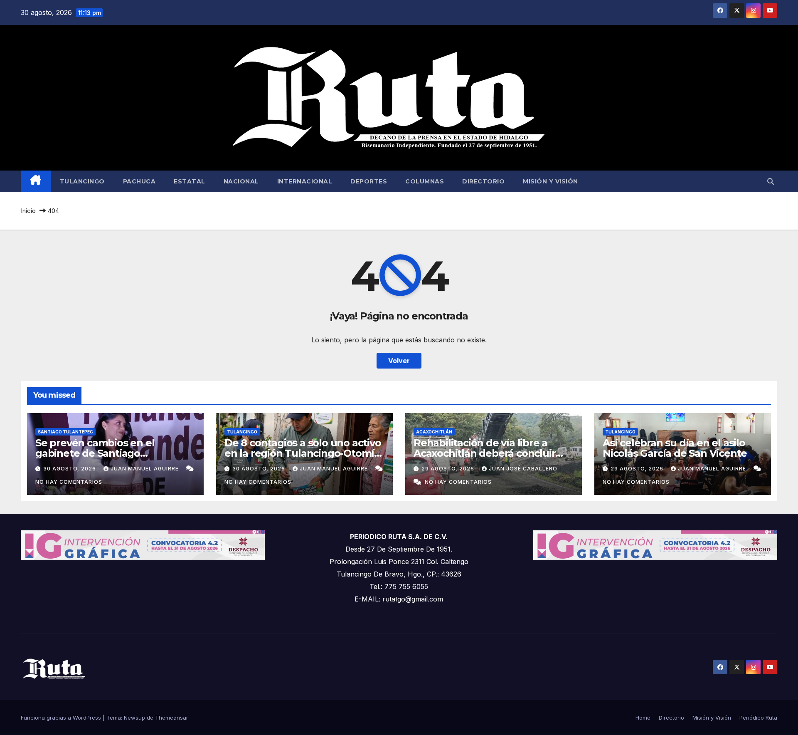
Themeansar (171, 717)
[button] (770, 181)
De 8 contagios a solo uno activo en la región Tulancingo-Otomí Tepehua (302, 453)
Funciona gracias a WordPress (62, 717)
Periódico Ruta (758, 717)
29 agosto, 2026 (448, 468)
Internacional (304, 181)
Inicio (28, 211)
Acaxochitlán (434, 431)
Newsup (134, 717)
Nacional (241, 181)
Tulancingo (82, 181)
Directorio (483, 181)
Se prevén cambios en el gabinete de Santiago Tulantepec (94, 453)
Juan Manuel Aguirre (145, 468)
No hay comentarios (68, 482)
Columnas (424, 181)
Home (642, 717)
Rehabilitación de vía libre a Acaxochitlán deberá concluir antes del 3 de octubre (484, 453)
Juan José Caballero (523, 468)
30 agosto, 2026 (70, 468)
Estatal (189, 181)
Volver (399, 360)
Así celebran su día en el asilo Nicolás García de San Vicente (675, 448)
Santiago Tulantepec (65, 431)
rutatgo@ (396, 599)
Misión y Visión (550, 181)
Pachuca (139, 181)
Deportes (368, 181)
